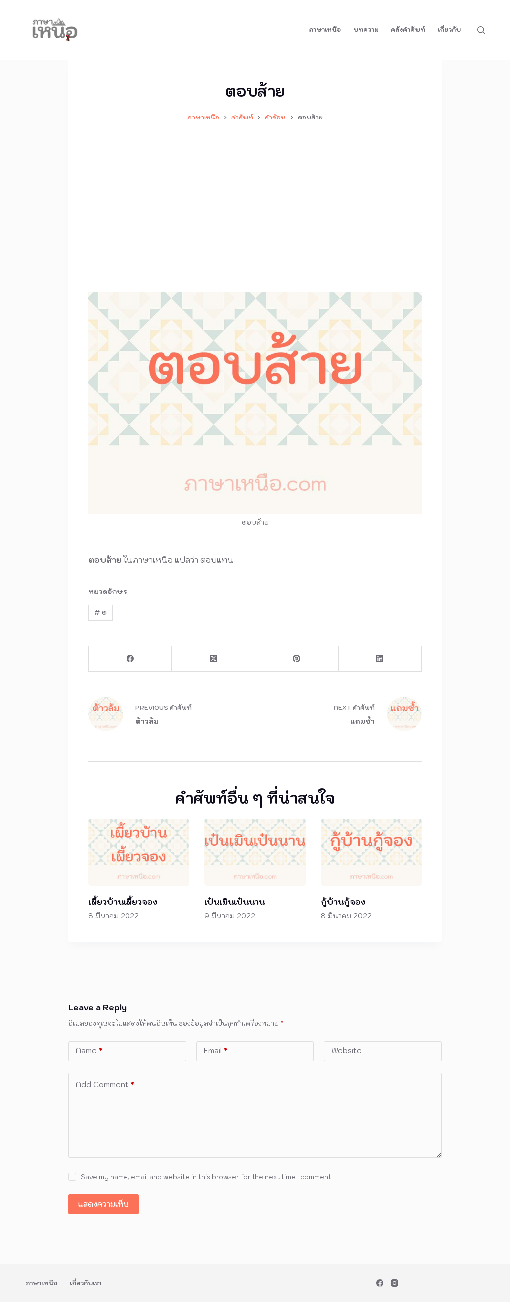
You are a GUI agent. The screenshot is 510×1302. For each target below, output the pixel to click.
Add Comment (105, 1084)
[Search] (481, 30)
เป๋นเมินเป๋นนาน (234, 902)
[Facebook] (130, 659)
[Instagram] (394, 1283)
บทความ (366, 29)
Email (216, 1050)
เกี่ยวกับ (449, 29)
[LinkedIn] (380, 659)
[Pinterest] (297, 659)
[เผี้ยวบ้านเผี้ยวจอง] (138, 852)
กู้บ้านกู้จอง (343, 902)
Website (346, 1050)
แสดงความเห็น (103, 1204)
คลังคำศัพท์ (408, 29)
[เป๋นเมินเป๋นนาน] (254, 852)
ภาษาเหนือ (325, 29)
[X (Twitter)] (213, 659)
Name (89, 1050)
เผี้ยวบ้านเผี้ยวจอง (122, 902)
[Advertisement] (255, 202)
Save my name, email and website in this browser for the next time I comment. (207, 1177)
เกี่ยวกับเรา (85, 1283)
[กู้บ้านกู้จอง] (371, 852)
